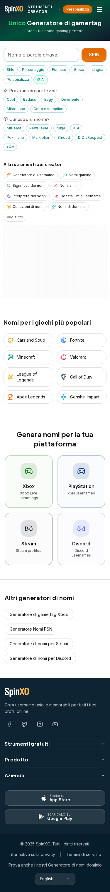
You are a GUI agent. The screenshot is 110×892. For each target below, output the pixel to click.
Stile (10, 69)
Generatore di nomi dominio (75, 864)
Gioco (79, 69)
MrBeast (14, 128)
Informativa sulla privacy (32, 854)
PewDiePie (38, 128)
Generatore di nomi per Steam (39, 643)
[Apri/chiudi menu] (99, 9)
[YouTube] (55, 724)
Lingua (97, 69)
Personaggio (33, 69)
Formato (59, 69)
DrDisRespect (90, 137)
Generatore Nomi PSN (31, 628)
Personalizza (77, 9)
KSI (76, 128)
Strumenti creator (40, 9)
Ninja (61, 128)
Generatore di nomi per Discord (40, 658)
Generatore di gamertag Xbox (39, 614)
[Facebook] (9, 724)
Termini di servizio (83, 854)
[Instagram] (40, 724)
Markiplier (40, 137)
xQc (10, 147)
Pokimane (15, 137)
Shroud (63, 137)
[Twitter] (24, 724)
